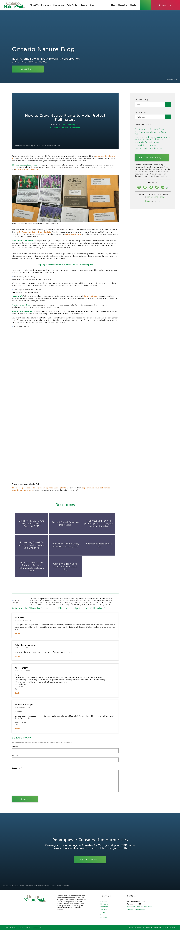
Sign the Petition (88, 859)
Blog (113, 5)
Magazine (122, 5)
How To (65, 128)
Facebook (104, 907)
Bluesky (103, 918)
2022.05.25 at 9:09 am (22, 671)
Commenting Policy (155, 197)
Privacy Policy (11, 927)
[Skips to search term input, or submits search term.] (145, 5)
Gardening (55, 128)
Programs (46, 5)
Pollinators (75, 128)
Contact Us (37, 927)
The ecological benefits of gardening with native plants (39, 488)
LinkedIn (104, 904)
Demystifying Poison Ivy (145, 145)
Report (148, 201)
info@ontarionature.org (136, 909)
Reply (17, 633)
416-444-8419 (146, 907)
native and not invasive (26, 170)
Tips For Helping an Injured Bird (149, 148)
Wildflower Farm (73, 234)
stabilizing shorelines (22, 490)
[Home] (14, 5)
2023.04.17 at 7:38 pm (22, 648)
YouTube (104, 909)
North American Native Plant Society (33, 232)
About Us (34, 5)
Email (15, 756)
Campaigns (58, 5)
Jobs (21, 927)
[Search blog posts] (168, 104)
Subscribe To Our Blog (150, 157)
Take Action (72, 5)
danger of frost (90, 296)
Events (84, 5)
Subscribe (26, 69)
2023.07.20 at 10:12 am (23, 620)
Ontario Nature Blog (43, 49)
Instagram (104, 901)
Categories (140, 112)
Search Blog (141, 100)
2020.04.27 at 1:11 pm (22, 707)
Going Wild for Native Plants (147, 142)
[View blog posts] (168, 117)
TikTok (103, 912)
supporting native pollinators (96, 488)
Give (92, 5)
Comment (17, 768)
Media (133, 5)
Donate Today (165, 5)
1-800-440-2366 (133, 907)
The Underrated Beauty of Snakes (150, 129)
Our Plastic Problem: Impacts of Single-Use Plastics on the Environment (152, 138)
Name (15, 747)
